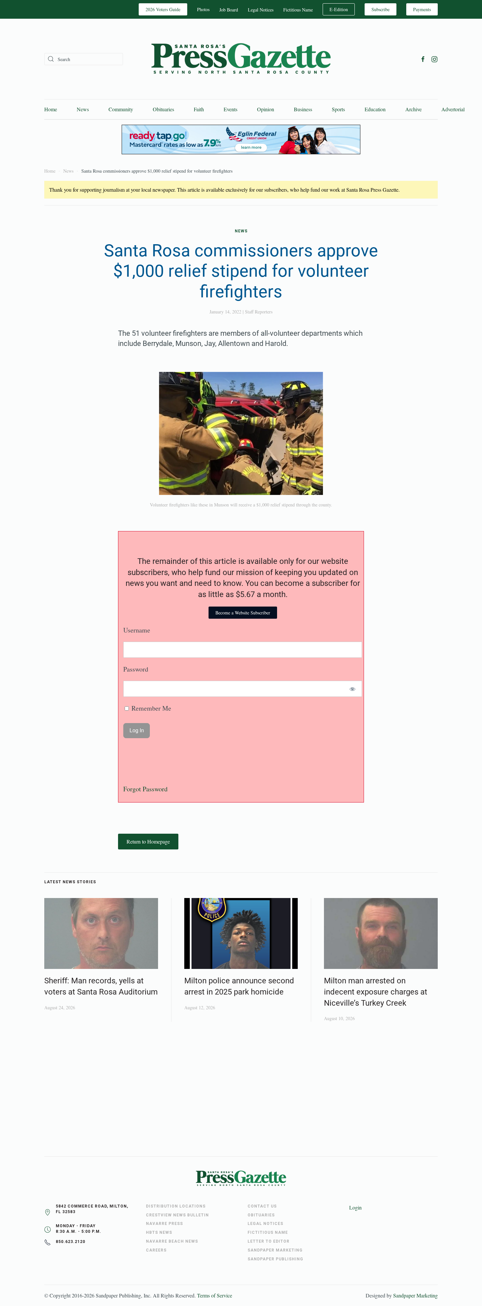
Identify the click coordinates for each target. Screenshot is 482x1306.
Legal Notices (260, 10)
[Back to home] (241, 59)
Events (230, 109)
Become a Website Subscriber (242, 613)
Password (135, 669)
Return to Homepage (148, 841)
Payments (422, 9)
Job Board (228, 10)
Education (375, 109)
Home (50, 109)
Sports (338, 109)
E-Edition (339, 9)
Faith (199, 109)
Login (355, 1207)
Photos (203, 9)
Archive (413, 109)
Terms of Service (214, 1295)
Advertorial (453, 109)
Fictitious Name (298, 10)
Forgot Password (145, 788)
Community (121, 109)
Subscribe (381, 9)
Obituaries (163, 109)
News (83, 109)
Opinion (265, 109)
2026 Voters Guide (163, 9)
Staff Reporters (258, 312)
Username (136, 630)
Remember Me (150, 708)
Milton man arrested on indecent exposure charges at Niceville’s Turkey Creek (375, 991)
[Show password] (352, 689)
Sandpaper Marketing (415, 1295)
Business (303, 109)
